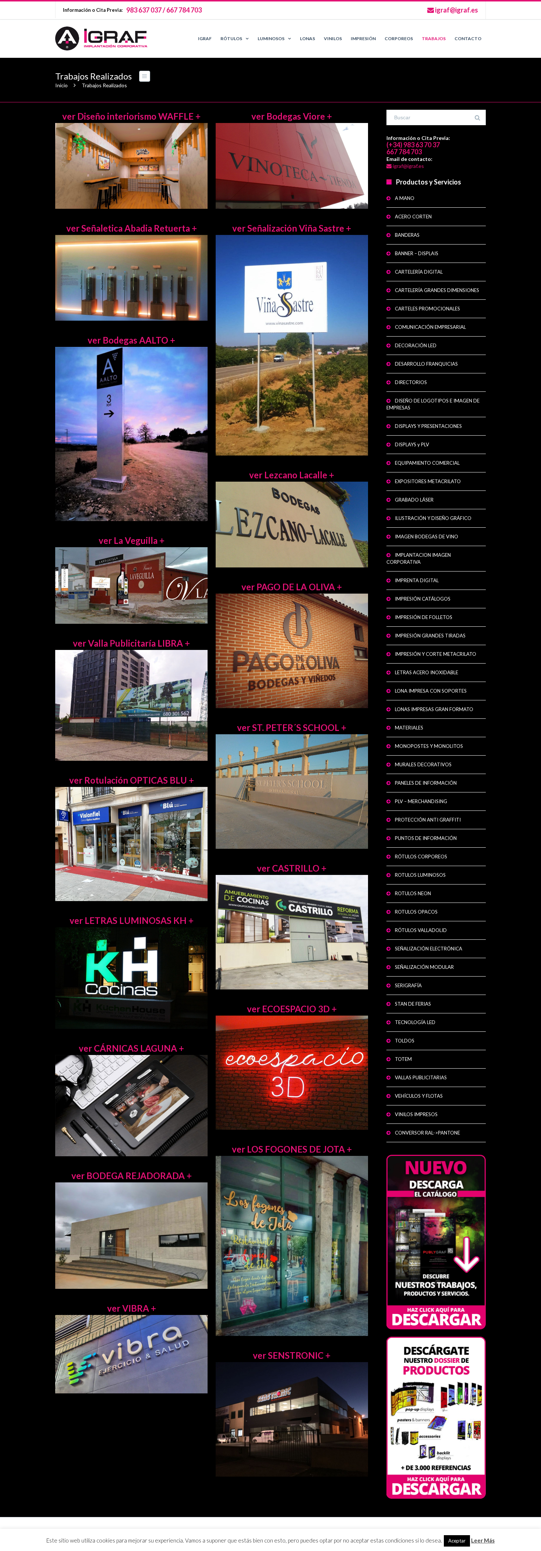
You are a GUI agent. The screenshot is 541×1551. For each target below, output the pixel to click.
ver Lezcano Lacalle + (291, 474)
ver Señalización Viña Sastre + (291, 228)
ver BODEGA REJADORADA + (131, 1175)
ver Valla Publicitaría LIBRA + (131, 643)
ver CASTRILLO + (291, 868)
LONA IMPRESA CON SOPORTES (431, 691)
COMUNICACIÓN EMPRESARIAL (430, 327)
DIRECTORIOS (411, 382)
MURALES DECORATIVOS (423, 764)
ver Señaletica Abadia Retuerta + (131, 228)
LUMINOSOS (271, 38)
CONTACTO (468, 38)
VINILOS (333, 38)
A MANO (404, 198)
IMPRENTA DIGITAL (417, 580)
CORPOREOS (399, 38)
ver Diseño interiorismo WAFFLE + (131, 116)
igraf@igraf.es (456, 10)
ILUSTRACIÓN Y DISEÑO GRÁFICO (433, 518)
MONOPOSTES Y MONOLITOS (429, 746)
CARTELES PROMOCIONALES (427, 309)
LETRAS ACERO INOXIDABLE (426, 672)
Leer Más (483, 1540)
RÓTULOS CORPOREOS (421, 856)
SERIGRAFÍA (408, 985)
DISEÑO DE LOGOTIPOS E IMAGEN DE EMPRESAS (433, 404)
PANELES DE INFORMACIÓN (426, 783)
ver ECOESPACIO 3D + (292, 1008)
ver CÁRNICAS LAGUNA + (131, 1048)
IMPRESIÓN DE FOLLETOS (423, 617)
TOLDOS (404, 1041)
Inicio (61, 85)
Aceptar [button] (457, 1541)
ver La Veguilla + (132, 540)
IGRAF (205, 38)
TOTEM (403, 1059)
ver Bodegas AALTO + (131, 340)
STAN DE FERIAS (413, 1004)
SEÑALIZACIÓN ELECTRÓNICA (428, 949)
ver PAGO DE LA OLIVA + (291, 586)
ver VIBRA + (131, 1308)
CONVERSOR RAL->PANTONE (427, 1133)
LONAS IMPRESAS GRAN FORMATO (434, 709)
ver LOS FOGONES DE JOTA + (292, 1149)
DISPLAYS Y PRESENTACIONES (428, 426)
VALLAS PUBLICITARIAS (421, 1077)
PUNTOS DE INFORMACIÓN (426, 838)
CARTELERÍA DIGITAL (419, 272)
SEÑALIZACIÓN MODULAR (424, 967)
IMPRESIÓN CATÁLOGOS (422, 599)
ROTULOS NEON (413, 893)
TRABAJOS (434, 38)
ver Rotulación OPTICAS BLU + (131, 780)
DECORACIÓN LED (415, 345)
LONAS (307, 38)
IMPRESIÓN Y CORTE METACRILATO (435, 654)
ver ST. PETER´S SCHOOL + (291, 727)
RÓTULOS (231, 38)
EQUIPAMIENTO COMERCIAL (427, 463)
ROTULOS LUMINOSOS (420, 875)
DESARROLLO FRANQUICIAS (426, 364)
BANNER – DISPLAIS (416, 253)
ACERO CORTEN (413, 216)
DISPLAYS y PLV (412, 444)
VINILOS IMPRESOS (416, 1114)
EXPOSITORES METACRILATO (428, 481)
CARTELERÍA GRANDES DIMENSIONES (437, 290)
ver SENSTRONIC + (291, 1355)
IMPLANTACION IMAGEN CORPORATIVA (418, 558)
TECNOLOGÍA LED (415, 1022)
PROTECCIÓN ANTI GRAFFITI (428, 820)
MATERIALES (409, 728)
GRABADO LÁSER (414, 500)
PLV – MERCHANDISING (421, 801)
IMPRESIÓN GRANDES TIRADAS (430, 636)
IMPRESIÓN (363, 38)
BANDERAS (407, 235)
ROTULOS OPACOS (416, 912)
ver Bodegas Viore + (291, 116)
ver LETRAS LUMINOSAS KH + (132, 920)
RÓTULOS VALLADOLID (421, 930)
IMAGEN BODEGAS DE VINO (426, 536)
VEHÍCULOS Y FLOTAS (419, 1096)
